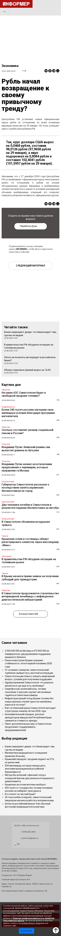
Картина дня (11, 385)
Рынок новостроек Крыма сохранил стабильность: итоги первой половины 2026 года (28, 663)
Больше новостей (28, 614)
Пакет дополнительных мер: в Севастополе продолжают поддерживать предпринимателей (28, 727)
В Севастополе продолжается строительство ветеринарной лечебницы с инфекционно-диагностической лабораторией (30, 596)
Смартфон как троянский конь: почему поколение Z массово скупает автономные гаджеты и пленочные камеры (28, 692)
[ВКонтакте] (46, 70)
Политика (6, 444)
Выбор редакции (14, 738)
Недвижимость (8, 407)
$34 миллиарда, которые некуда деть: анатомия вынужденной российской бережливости (25, 768)
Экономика (10, 66)
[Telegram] (53, 70)
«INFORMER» (21, 249)
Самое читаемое (14, 643)
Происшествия (8, 482)
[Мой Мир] (57, 70)
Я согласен (26, 931)
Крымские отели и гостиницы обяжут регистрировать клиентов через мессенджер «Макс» (30, 542)
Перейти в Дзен (28, 226)
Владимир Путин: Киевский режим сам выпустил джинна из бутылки (26, 449)
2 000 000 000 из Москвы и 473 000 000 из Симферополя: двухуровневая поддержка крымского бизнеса (28, 653)
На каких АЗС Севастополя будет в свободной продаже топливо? (24, 394)
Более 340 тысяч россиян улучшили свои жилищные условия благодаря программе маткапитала (28, 413)
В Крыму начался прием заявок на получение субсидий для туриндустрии (30, 578)
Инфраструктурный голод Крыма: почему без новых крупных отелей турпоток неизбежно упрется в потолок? (29, 701)
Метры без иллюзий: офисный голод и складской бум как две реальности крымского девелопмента (29, 778)
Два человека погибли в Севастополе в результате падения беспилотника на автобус (30, 506)
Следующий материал (30, 265)
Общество (6, 390)
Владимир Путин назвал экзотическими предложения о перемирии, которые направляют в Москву (27, 467)
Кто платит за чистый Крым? (20, 794)
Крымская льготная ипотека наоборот (25, 784)
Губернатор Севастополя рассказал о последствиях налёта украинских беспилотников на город (25, 487)
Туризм (5, 536)
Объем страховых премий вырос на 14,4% (27, 370)
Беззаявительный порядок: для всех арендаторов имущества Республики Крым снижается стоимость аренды (28, 717)
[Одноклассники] (50, 70)
